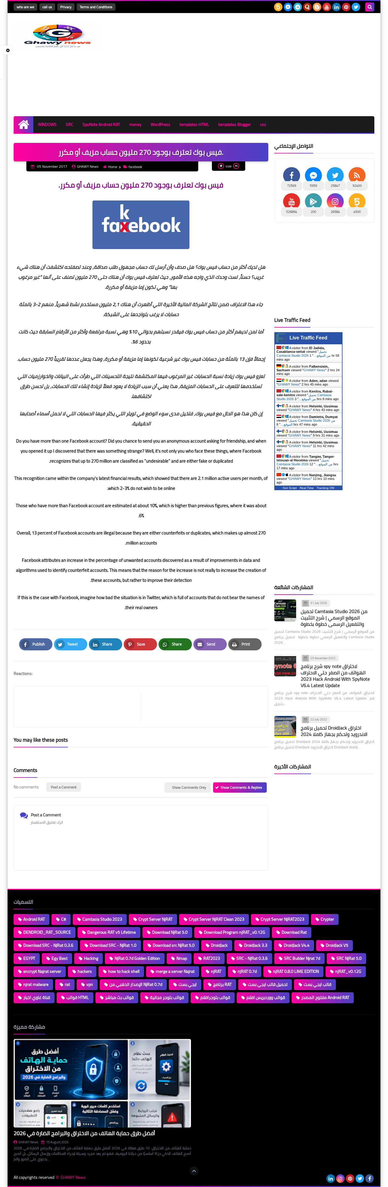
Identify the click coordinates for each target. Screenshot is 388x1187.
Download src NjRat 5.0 (174, 945)
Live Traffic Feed (308, 337)
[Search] (369, 7)
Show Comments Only (189, 787)
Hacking (91, 958)
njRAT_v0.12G (348, 971)
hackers (85, 971)
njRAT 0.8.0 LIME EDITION (296, 971)
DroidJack (219, 945)
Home (112, 167)
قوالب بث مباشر (119, 997)
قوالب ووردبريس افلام (265, 997)
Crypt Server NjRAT (155, 919)
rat (67, 984)
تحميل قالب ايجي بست (267, 984)
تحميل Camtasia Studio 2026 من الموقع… (303, 353)
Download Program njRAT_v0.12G (234, 932)
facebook (135, 167)
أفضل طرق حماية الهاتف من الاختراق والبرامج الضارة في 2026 (84, 1133)
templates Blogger (234, 124)
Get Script (290, 488)
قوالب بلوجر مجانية (167, 997)
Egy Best (60, 958)
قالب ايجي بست (317, 984)
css (263, 124)
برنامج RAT (222, 984)
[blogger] (317, 7)
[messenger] (288, 7)
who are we (25, 6)
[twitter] (356, 7)
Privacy (66, 6)
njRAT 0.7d (247, 971)
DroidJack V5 (337, 945)
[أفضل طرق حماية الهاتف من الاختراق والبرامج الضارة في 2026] (102, 1083)
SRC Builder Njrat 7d (302, 958)
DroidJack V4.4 (296, 945)
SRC (69, 124)
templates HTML (194, 124)
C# (63, 919)
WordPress (160, 124)
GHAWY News (314, 370)
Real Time (307, 488)
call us (47, 6)
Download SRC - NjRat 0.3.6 (48, 945)
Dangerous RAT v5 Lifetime (111, 932)
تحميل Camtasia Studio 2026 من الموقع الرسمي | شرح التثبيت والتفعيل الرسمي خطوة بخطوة (334, 618)
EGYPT (29, 958)
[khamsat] (278, 7)
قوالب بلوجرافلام (215, 997)
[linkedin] (336, 7)
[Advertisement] (264, 64)
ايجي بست (188, 984)
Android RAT (34, 919)
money (135, 124)
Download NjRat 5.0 (170, 932)
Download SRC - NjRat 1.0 (113, 945)
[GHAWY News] (58, 36)
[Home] (23, 124)
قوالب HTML (77, 997)
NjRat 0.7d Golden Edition (137, 958)
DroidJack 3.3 (255, 945)
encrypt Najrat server (42, 971)
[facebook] (369, 1178)
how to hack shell (123, 971)
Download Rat (294, 932)
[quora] (307, 7)
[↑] (194, 1170)
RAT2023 (211, 958)
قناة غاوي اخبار (36, 997)
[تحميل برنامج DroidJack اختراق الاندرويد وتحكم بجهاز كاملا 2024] (285, 727)
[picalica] (321, 1178)
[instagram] (340, 1178)
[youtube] (327, 7)
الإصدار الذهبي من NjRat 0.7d (135, 984)
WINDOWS (47, 124)
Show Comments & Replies (241, 787)
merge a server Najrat (175, 971)
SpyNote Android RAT (101, 124)
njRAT (216, 971)
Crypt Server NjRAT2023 (282, 919)
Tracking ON (325, 488)
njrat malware (35, 984)
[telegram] (297, 7)
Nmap (181, 958)
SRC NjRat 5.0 (349, 958)
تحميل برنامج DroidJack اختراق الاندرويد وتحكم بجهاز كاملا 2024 (334, 731)
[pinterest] (346, 7)
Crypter (327, 919)
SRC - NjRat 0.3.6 (252, 958)
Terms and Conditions (96, 6)
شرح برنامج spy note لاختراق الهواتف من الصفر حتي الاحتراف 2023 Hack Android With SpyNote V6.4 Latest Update (335, 676)
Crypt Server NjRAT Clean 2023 (216, 919)
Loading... (205, 1027)
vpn (89, 984)
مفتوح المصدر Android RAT (325, 997)
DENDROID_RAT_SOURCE (47, 932)
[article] (201, 707)
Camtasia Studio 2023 (102, 919)
